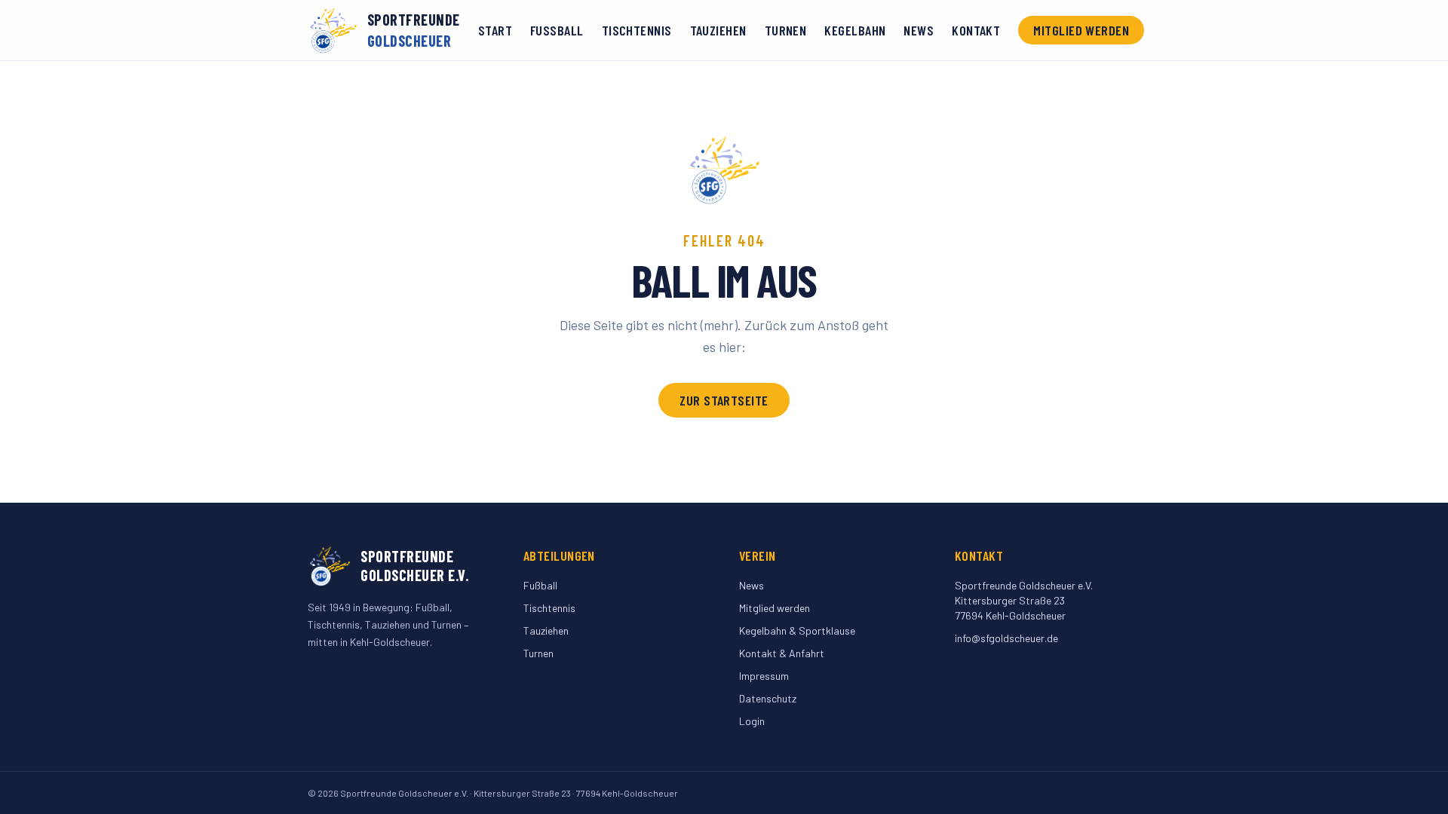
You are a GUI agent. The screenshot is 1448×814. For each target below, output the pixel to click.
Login (752, 721)
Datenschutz (767, 698)
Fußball (557, 30)
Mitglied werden (1081, 30)
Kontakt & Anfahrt (781, 653)
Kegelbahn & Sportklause (797, 630)
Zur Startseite (724, 400)
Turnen (786, 30)
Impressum (764, 675)
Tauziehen (718, 30)
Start (495, 30)
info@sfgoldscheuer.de (1006, 638)
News (918, 30)
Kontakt (976, 30)
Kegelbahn (854, 30)
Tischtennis (637, 30)
